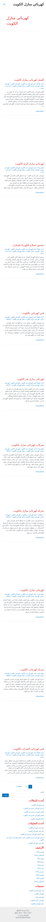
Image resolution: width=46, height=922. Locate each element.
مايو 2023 (40, 865)
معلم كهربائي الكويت (18, 86)
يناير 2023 (40, 868)
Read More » (39, 111)
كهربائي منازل (39, 897)
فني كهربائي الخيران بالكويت (28, 748)
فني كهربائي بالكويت (33, 313)
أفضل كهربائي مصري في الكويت (33, 815)
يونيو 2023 (40, 862)
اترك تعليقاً (40, 84)
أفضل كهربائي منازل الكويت (29, 79)
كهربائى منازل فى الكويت (30, 379)
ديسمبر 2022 (39, 872)
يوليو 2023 (40, 858)
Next (19, 786)
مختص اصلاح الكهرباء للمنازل (28, 245)
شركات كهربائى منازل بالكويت (27, 444)
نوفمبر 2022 (40, 875)
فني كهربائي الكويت (37, 805)
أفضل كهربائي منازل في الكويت (34, 812)
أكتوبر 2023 (40, 852)
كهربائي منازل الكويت (28, 4)
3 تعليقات (41, 515)
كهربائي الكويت (15, 84)
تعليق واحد (40, 167)
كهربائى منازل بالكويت (32, 590)
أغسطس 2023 (39, 855)
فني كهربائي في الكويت (28, 84)
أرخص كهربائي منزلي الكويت (35, 837)
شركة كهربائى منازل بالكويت (28, 510)
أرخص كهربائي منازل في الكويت (33, 808)
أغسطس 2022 (39, 881)
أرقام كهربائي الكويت (37, 819)
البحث (42, 792)
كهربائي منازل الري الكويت (29, 163)
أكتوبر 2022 (40, 878)
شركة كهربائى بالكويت (32, 669)
